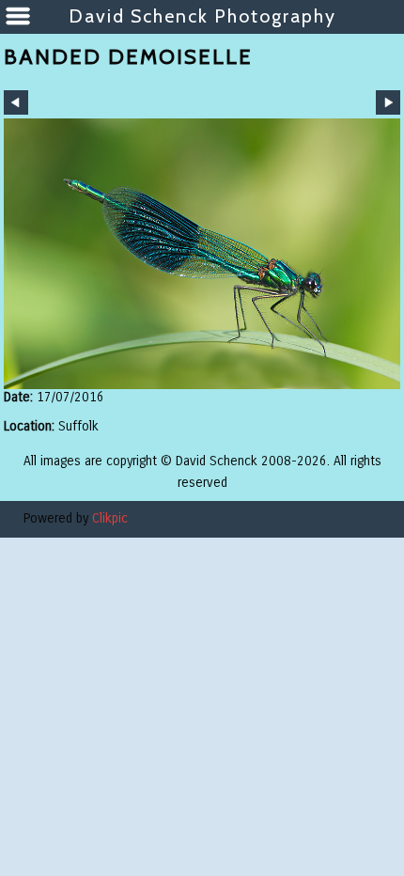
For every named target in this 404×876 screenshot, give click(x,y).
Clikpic (110, 518)
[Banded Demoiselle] (202, 253)
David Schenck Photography (202, 16)
